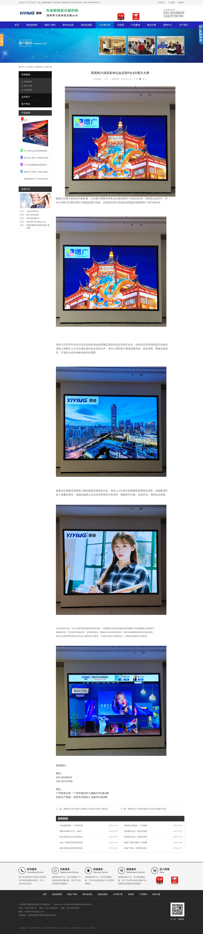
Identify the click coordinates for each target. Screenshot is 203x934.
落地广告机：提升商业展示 (135, 848)
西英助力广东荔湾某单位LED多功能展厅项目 (147, 809)
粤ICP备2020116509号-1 (81, 904)
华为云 (84, 928)
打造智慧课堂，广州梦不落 (71, 825)
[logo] (49, 13)
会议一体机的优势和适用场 (71, 842)
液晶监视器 (86, 25)
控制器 (120, 25)
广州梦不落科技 (34, 928)
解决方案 (151, 25)
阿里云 (92, 928)
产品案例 (135, 25)
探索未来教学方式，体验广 (71, 831)
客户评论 (25, 104)
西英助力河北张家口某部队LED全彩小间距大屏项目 (86, 809)
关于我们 (183, 25)
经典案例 (38, 67)
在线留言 (181, 2)
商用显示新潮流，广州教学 (135, 825)
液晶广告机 (50, 25)
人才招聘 (171, 2)
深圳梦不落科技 (50, 928)
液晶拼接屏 (31, 25)
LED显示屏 (104, 25)
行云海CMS (64, 928)
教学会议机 (68, 25)
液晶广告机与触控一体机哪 (135, 842)
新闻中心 (167, 25)
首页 (17, 25)
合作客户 (25, 97)
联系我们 (161, 2)
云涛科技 (75, 928)
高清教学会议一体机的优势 (135, 837)
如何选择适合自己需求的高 (71, 837)
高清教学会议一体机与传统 (135, 831)
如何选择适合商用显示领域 (71, 848)
